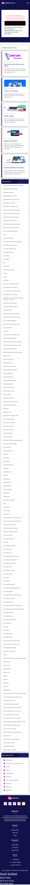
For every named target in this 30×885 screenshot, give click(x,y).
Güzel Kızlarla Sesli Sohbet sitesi (11, 324)
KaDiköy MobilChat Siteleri (9, 338)
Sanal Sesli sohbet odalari (9, 524)
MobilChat (5, 468)
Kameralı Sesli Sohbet (8, 387)
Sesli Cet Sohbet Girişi (8, 538)
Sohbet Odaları (6, 662)
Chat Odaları (15, 847)
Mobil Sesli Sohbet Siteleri (9, 443)
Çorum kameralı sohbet (9, 270)
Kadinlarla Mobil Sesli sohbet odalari (12, 345)
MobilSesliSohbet (7, 489)
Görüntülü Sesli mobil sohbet (10, 306)
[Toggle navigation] (27, 3)
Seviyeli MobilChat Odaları (9, 647)
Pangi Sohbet (6, 510)
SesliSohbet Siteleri (8, 633)
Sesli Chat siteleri (7, 549)
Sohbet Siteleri (7, 669)
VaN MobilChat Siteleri (8, 746)
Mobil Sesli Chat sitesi (8, 426)
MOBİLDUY (15, 798)
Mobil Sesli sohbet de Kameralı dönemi (13, 440)
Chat (4, 262)
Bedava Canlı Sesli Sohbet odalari (11, 213)
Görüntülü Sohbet (7, 310)
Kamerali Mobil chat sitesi (9, 366)
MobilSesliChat (7, 486)
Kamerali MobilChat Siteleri (10, 380)
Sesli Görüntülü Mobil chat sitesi (11, 556)
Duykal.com (6, 280)
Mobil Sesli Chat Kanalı (9, 419)
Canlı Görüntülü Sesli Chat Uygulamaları (12, 241)
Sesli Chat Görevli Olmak (9, 545)
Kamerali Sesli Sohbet (8, 391)
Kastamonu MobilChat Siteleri (10, 401)
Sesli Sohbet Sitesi (8, 616)
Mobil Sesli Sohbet (8, 436)
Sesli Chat (5, 542)
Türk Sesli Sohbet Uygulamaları (10, 704)
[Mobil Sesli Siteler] (15, 133)
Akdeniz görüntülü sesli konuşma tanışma (13, 185)
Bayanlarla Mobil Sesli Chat (10, 196)
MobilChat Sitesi (7, 472)
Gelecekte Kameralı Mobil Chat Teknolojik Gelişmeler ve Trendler (13, 298)
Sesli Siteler (6, 577)
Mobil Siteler (6, 458)
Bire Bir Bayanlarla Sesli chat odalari (12, 224)
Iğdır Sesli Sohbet (7, 327)
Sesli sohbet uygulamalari (9, 619)
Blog (4, 234)
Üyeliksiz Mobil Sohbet (9, 742)
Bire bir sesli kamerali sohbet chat (11, 227)
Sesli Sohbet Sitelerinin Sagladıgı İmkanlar (13, 609)
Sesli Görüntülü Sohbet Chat (10, 560)
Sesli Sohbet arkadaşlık (9, 584)
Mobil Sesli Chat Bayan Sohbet (10, 415)
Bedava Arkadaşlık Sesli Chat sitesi (12, 210)
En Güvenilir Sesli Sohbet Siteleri (11, 284)
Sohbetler (5, 686)
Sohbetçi (5, 679)
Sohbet (5, 654)
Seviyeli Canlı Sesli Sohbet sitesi (11, 644)
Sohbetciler (6, 683)
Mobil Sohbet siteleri (8, 465)
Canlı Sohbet (6, 259)
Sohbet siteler (6, 665)
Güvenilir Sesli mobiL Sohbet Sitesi (12, 317)
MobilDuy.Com (6, 479)
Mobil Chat (6, 408)
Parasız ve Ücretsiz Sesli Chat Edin (12, 521)
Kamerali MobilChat (8, 377)
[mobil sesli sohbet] (15, 83)
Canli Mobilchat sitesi (8, 252)
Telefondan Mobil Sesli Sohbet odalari (12, 697)
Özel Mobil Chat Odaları (9, 500)
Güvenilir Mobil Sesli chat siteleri (11, 313)
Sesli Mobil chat (7, 567)
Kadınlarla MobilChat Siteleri (10, 349)
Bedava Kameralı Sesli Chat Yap (11, 217)
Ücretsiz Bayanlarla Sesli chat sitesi (12, 711)
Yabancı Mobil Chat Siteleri (9, 749)
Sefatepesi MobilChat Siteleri (10, 531)
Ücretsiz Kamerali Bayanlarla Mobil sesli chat (14, 721)
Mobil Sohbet (6, 461)
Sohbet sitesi (6, 672)
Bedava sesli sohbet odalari (10, 220)
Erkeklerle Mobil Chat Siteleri (10, 294)
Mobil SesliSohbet (7, 450)
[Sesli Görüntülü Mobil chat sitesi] (15, 56)
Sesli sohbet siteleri (8, 602)
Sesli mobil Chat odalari (9, 570)
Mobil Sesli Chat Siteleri (9, 422)
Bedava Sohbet (15, 830)
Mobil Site (5, 454)
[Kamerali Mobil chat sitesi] (15, 159)
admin (12, 61)
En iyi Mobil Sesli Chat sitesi (10, 287)
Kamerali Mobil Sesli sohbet (10, 370)
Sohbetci (5, 676)
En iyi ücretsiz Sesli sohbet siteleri (11, 291)
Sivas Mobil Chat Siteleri (9, 651)
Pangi (4, 503)
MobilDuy (5, 475)
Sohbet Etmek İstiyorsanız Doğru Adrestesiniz (14, 658)
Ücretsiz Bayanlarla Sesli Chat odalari (12, 707)
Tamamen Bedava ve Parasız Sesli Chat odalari (14, 693)
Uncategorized (6, 735)
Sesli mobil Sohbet (8, 574)
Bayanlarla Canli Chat (8, 192)
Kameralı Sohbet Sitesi (8, 398)
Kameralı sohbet (7, 394)
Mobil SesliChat (7, 447)
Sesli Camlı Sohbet (8, 535)
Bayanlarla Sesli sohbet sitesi (10, 206)
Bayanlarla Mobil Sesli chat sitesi (11, 199)
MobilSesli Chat (7, 482)
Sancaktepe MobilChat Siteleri (10, 528)
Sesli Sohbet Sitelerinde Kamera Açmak (13, 605)
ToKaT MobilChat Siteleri (9, 700)
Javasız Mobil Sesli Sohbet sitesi (11, 334)
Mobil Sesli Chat (7, 412)
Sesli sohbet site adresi (9, 598)
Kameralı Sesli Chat (8, 384)
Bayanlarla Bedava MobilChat (10, 189)
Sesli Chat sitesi (7, 552)
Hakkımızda (15, 832)
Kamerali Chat (6, 355)
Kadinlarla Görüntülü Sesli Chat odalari (12, 341)
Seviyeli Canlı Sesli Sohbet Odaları (11, 640)
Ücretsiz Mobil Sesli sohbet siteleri (12, 725)
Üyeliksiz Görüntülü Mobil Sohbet (11, 739)
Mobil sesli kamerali (8, 429)
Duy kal (5, 273)
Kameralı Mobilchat (8, 373)
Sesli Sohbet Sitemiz (8, 612)
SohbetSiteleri (6, 690)
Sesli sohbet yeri (7, 623)
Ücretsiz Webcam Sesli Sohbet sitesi (12, 732)
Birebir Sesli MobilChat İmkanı (10, 231)
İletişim (15, 835)
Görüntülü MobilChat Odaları (10, 303)
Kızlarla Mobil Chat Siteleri (9, 405)
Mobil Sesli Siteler (7, 433)
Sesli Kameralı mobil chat (9, 563)
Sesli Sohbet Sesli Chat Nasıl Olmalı (12, 595)
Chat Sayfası (6, 266)
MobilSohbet (6, 496)
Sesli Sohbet (6, 581)
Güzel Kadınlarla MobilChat (9, 320)
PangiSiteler (6, 514)
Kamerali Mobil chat (8, 363)
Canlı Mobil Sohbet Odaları (9, 248)
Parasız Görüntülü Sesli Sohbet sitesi (12, 517)
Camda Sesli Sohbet (8, 238)
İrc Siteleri (5, 331)
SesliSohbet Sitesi (7, 637)
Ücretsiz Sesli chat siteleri (9, 728)
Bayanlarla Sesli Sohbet (9, 203)
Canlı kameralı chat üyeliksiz (10, 245)
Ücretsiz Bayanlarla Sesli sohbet (11, 714)
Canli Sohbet (6, 255)
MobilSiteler (6, 493)
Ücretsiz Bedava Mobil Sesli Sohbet (12, 718)
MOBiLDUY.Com (10, 3)
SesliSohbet (6, 630)
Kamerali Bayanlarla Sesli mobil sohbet (12, 352)
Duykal (5, 277)
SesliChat (5, 626)
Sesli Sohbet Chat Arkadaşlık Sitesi (11, 588)
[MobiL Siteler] (15, 108)
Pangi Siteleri (6, 507)
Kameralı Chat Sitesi (8, 359)
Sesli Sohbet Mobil (8, 591)
